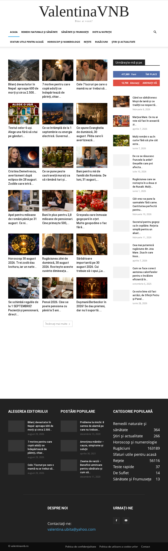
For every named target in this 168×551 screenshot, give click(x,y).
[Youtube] (126, 520)
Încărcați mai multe (56, 323)
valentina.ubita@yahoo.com (72, 529)
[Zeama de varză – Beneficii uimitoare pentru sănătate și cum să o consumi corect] (69, 465)
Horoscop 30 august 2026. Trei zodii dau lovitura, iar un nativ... (22, 262)
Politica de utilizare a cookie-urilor (118, 546)
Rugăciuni (101, 41)
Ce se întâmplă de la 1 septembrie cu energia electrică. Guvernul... (57, 132)
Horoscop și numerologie (63, 41)
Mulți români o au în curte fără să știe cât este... (145, 140)
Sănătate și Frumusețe (75, 31)
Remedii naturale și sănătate (39, 31)
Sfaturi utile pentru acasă (27, 41)
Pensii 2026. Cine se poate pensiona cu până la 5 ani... (55, 306)
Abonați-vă (150, 82)
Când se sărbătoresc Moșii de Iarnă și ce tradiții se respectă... (145, 101)
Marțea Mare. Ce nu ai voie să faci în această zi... (146, 121)
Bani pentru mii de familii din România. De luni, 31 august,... (91, 175)
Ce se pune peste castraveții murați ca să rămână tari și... (56, 175)
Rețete (87, 41)
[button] (155, 31)
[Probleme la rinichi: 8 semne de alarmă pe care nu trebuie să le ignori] (69, 426)
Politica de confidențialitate (80, 546)
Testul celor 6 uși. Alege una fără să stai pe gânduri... (22, 132)
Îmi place (151, 74)
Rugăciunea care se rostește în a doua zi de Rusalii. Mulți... (145, 183)
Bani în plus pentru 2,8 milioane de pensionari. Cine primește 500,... (57, 219)
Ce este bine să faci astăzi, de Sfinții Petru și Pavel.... (146, 295)
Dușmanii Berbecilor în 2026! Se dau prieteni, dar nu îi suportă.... (91, 306)
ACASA (14, 31)
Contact (145, 546)
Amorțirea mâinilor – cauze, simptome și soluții (92, 445)
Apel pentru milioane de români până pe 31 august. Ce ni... (22, 219)
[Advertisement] (84, 370)
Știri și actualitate (123, 41)
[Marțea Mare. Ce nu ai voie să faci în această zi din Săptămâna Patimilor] (121, 121)
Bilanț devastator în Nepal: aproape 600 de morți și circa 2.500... (23, 88)
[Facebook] (116, 520)
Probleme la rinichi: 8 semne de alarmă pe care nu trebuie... (92, 426)
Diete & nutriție (102, 31)
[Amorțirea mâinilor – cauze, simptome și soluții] (69, 445)
